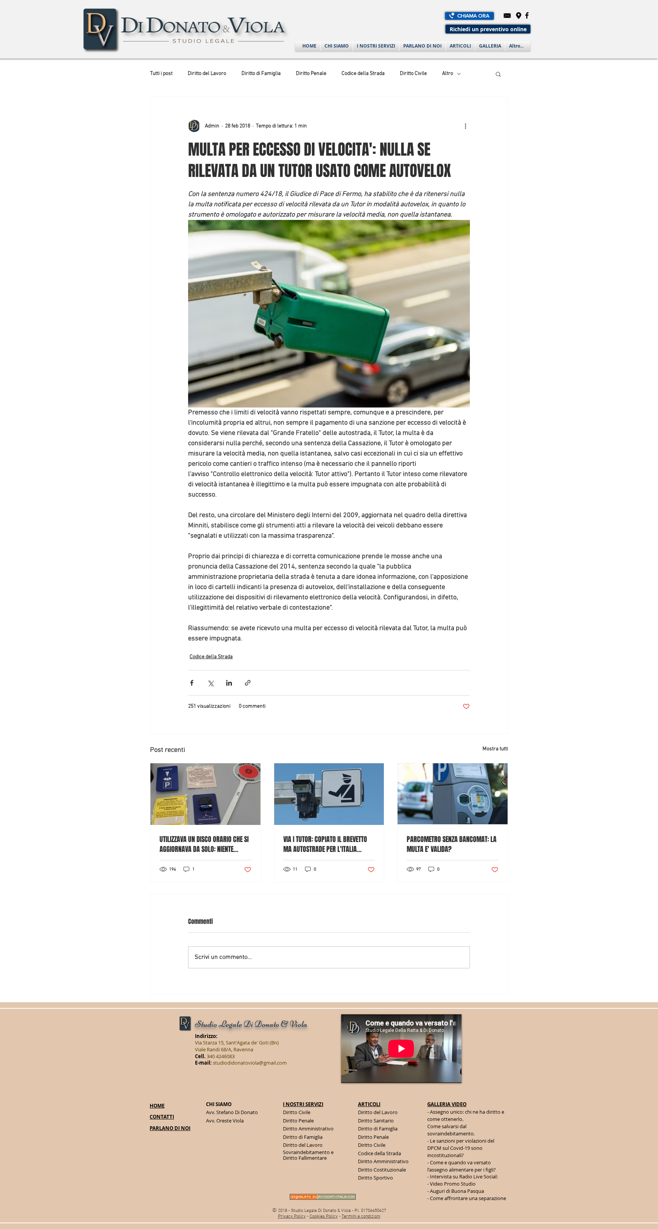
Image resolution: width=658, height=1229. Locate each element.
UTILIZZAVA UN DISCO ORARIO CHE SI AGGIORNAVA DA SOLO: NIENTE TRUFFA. (204, 844)
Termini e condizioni (361, 1216)
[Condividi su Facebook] (191, 682)
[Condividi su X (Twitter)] (210, 682)
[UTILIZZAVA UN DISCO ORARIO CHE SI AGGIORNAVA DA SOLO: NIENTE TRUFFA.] (205, 794)
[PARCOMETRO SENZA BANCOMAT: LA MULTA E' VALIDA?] (453, 794)
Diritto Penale (311, 73)
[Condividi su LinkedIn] (229, 682)
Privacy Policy (292, 1216)
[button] (498, 74)
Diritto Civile (413, 73)
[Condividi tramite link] (247, 682)
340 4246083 (221, 1056)
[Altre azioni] (465, 126)
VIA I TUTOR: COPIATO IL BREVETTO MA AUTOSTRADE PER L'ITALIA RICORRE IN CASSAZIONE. (325, 844)
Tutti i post (161, 73)
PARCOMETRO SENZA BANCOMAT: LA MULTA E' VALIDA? (452, 844)
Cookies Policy (324, 1216)
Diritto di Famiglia (261, 73)
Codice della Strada (363, 73)
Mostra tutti (495, 749)
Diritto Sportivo (375, 1177)
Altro (447, 73)
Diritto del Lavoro (207, 73)
